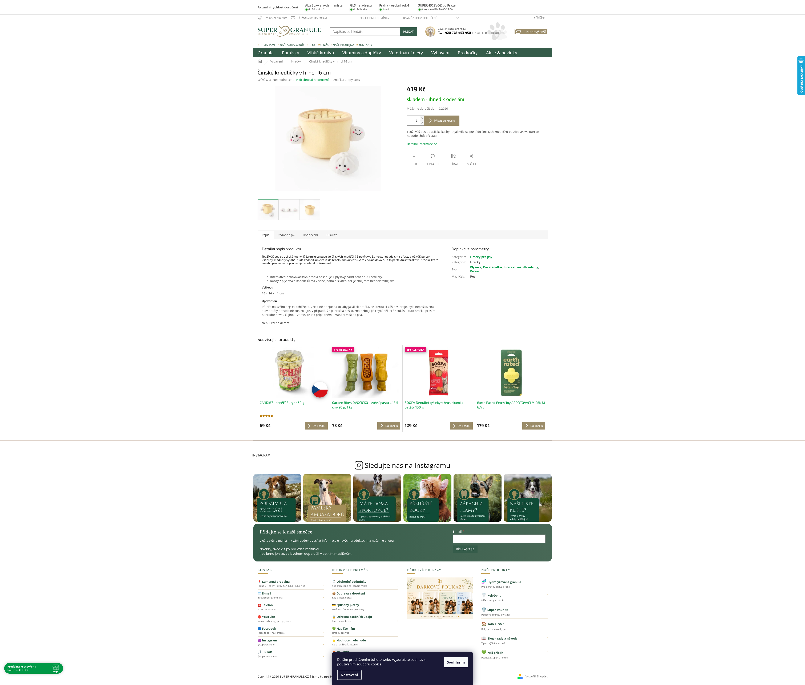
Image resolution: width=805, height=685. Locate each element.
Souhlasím (456, 662)
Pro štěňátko (492, 267)
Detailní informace (420, 144)
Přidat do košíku (444, 120)
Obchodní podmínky (374, 18)
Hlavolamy (530, 267)
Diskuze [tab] (331, 235)
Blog (312, 45)
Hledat (408, 31)
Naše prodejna (343, 45)
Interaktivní (512, 267)
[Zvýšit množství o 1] (422, 118)
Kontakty (365, 45)
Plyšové (475, 267)
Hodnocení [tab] (310, 235)
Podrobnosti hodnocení (312, 80)
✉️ (291, 595)
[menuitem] (265, 53)
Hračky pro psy (481, 257)
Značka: (346, 80)
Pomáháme (268, 45)
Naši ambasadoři (292, 45)
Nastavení (349, 675)
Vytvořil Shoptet (537, 676)
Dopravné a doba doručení (417, 18)
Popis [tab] (265, 235)
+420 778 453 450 (471, 33)
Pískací (475, 271)
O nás (324, 45)
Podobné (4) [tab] (286, 235)
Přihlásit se (465, 549)
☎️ (291, 607)
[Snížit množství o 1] (422, 123)
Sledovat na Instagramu (402, 465)
